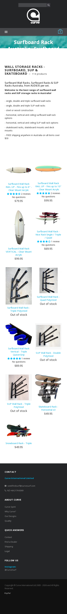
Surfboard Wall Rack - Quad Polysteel (48, 298)
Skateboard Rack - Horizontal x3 (48, 408)
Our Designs (10, 516)
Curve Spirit (10, 506)
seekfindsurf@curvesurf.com (21, 485)
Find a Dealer (11, 541)
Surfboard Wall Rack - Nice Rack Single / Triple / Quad (48, 234)
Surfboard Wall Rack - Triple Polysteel (18, 309)
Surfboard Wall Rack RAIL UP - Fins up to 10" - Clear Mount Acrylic (48, 186)
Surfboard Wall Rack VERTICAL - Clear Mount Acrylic (19, 251)
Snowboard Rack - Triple (19, 443)
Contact (8, 537)
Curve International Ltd (26, 585)
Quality (8, 520)
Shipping (9, 546)
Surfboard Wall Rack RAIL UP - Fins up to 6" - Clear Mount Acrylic (19, 187)
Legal (7, 551)
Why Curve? (10, 511)
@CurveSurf (10, 569)
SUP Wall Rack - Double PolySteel (48, 354)
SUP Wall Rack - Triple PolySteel (19, 405)
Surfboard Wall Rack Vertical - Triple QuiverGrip (18, 351)
